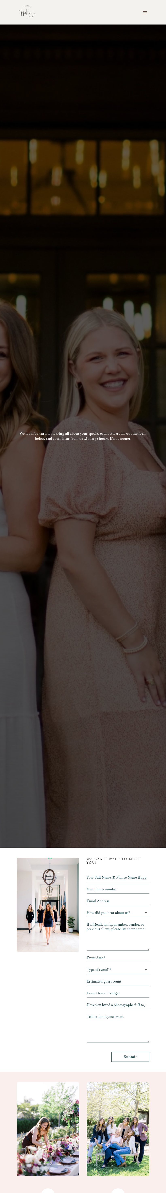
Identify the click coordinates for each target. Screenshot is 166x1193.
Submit (130, 1056)
